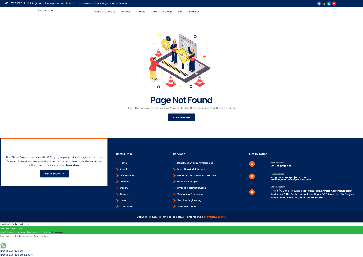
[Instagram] (324, 3)
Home (97, 11)
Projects (140, 11)
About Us (110, 11)
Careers (167, 11)
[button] (111, 11)
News (179, 11)
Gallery (155, 11)
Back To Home (181, 117)
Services (125, 11)
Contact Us (193, 11)
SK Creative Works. (214, 217)
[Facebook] (319, 3)
